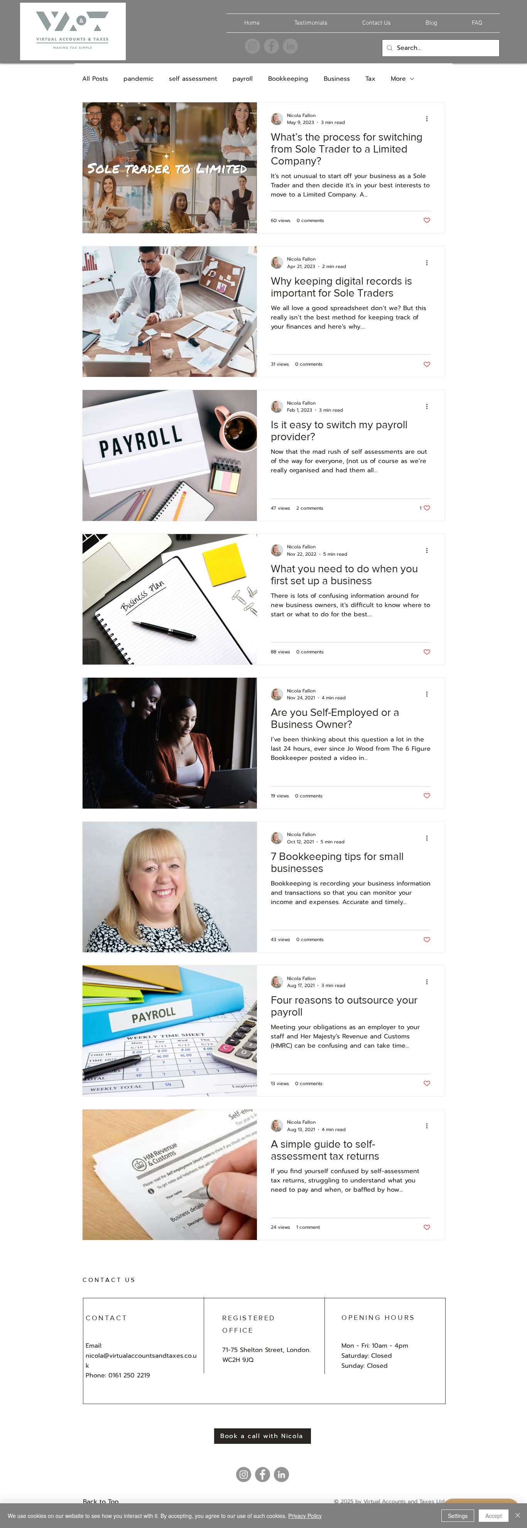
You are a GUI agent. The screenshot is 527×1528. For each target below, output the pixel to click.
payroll (243, 79)
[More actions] (429, 119)
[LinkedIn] (290, 46)
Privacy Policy (305, 1516)
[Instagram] (252, 46)
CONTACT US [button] (109, 1280)
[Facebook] (271, 46)
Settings (458, 1516)
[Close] (517, 1515)
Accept (493, 1516)
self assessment (193, 79)
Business (337, 79)
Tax (370, 79)
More (398, 79)
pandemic (138, 79)
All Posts (95, 79)
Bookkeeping (288, 79)
